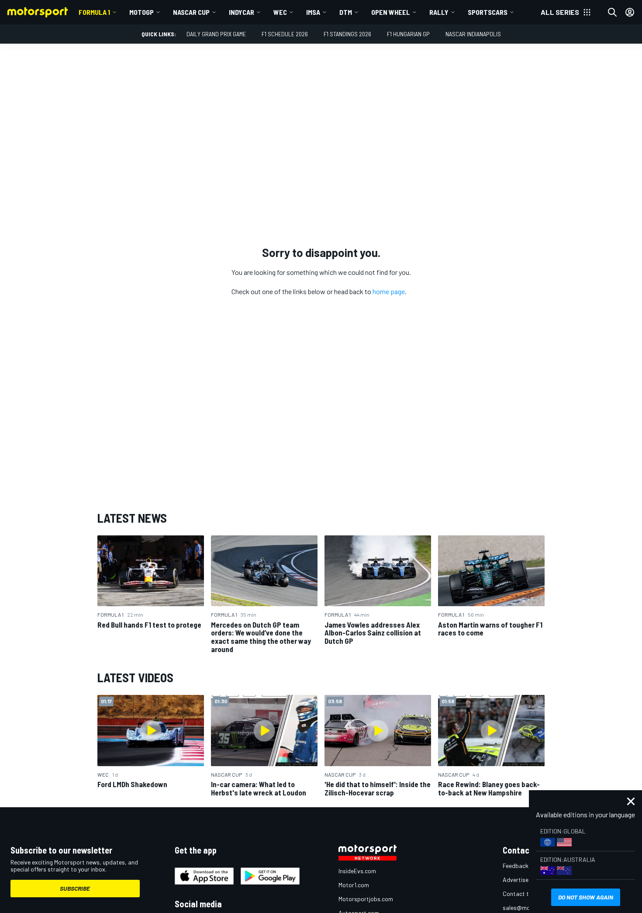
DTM (345, 12)
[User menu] (630, 12)
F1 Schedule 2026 (285, 34)
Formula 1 (94, 12)
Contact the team (526, 893)
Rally (439, 12)
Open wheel (390, 12)
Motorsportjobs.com (365, 899)
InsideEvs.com (357, 871)
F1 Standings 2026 (347, 34)
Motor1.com (353, 885)
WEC (280, 12)
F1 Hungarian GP (408, 34)
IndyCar (241, 12)
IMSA (313, 12)
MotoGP (141, 12)
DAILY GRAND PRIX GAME (216, 34)
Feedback (515, 865)
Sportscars (487, 12)
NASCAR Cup (191, 12)
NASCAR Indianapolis (473, 34)
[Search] (612, 12)
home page (389, 291)
